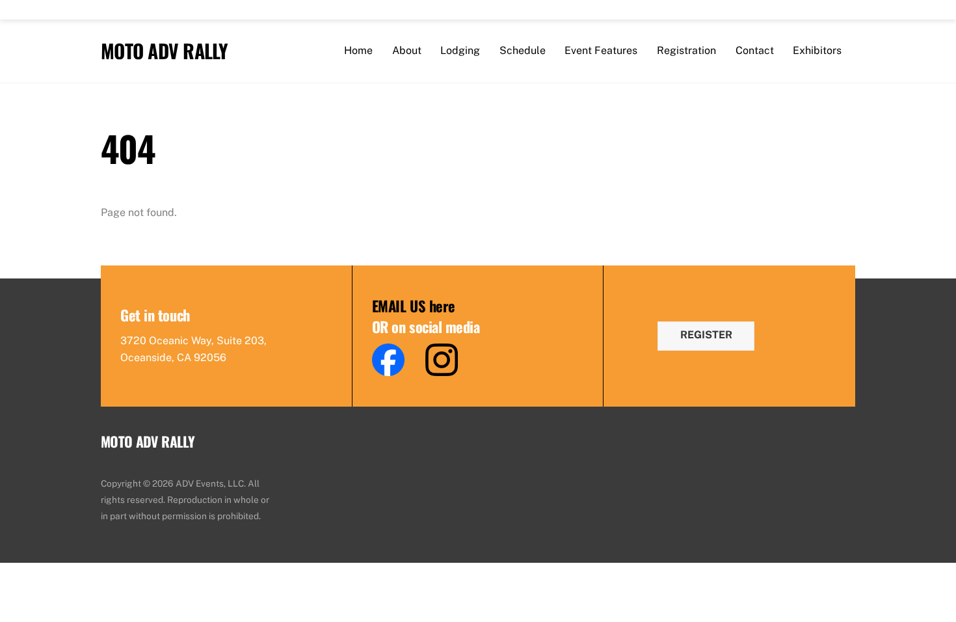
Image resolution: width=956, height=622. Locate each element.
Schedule (522, 50)
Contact (755, 50)
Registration (686, 50)
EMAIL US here (413, 305)
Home (358, 50)
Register (706, 335)
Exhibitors (817, 50)
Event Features (600, 50)
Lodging (460, 50)
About (406, 50)
